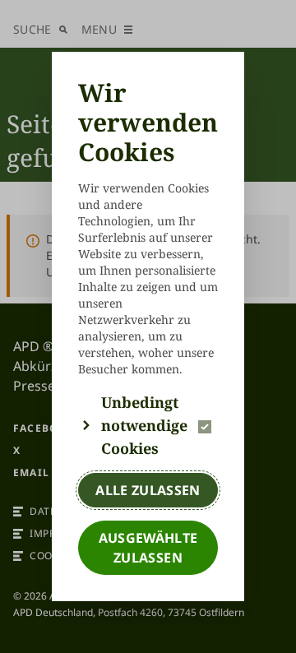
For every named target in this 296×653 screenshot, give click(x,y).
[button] (148, 425)
